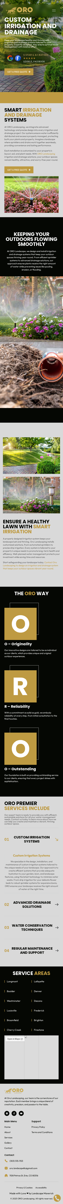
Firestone (39, 1029)
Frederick (39, 1010)
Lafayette (39, 981)
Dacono (38, 1000)
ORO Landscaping (46, 153)
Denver (38, 991)
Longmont (12, 981)
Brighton (38, 1020)
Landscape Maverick (42, 1193)
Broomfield (12, 1020)
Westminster (14, 1000)
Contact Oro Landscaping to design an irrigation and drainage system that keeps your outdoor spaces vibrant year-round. (30, 565)
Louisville (12, 1010)
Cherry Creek (14, 1029)
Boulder (11, 991)
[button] (54, 10)
